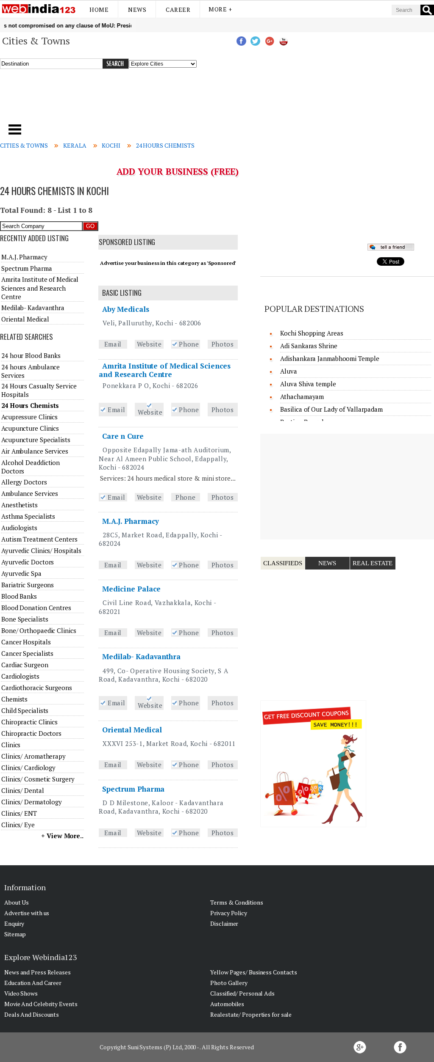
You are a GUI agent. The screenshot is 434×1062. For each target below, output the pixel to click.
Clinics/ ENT (19, 813)
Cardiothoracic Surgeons (36, 687)
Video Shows (21, 993)
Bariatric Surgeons (27, 585)
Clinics (10, 744)
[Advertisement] (148, 101)
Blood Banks (19, 596)
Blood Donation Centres (36, 607)
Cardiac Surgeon (24, 664)
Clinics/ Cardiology (28, 767)
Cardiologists (20, 676)
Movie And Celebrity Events (40, 1004)
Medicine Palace (131, 589)
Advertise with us (26, 913)
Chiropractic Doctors (31, 733)
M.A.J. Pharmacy (130, 521)
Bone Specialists (24, 619)
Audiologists (19, 527)
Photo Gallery (229, 983)
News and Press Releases (37, 972)
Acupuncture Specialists (35, 439)
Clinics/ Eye (18, 824)
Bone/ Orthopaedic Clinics (38, 630)
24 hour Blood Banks (31, 355)
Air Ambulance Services (34, 451)
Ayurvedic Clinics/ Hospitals (41, 550)
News (137, 10)
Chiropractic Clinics (29, 722)
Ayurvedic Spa (21, 573)
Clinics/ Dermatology (31, 802)
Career (178, 10)
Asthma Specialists (28, 516)
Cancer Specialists (27, 653)
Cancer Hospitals (25, 642)
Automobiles (227, 1004)
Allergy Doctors (24, 482)
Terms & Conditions (236, 902)
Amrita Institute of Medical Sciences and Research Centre (165, 370)
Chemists (14, 699)
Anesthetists (19, 505)
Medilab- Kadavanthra (141, 656)
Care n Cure (123, 436)
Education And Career (32, 983)
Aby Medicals (125, 309)
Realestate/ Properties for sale (251, 1014)
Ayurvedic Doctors (27, 562)
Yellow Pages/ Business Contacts (253, 972)
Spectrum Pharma (133, 789)
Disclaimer (224, 923)
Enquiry (14, 923)
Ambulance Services (29, 493)
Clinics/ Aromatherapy (33, 756)
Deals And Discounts (31, 1014)
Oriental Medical (132, 730)
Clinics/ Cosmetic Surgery (38, 779)
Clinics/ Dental (22, 790)
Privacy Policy (228, 913)
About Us (16, 902)
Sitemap (15, 934)
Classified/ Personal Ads (242, 993)
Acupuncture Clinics (30, 428)
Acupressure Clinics (29, 417)
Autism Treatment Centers (39, 539)
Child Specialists (24, 710)
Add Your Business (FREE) (178, 171)
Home (98, 10)
